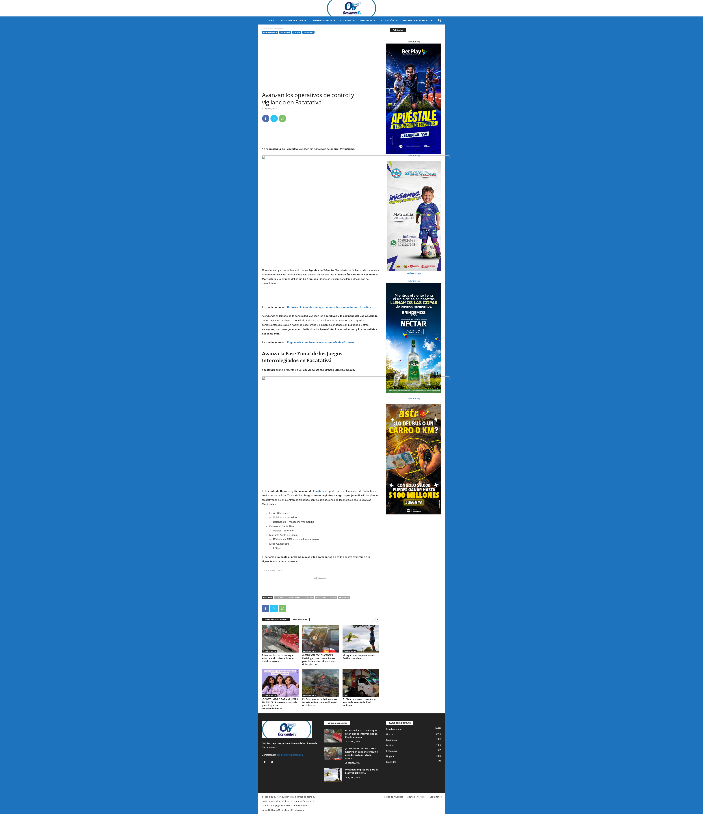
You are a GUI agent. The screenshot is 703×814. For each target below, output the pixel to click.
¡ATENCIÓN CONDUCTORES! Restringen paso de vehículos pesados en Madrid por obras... (361, 753)
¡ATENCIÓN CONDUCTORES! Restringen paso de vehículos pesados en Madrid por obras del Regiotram (319, 659)
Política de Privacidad (393, 796)
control (280, 597)
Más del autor (300, 619)
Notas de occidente (293, 20)
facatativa (308, 597)
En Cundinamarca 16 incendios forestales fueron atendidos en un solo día (319, 702)
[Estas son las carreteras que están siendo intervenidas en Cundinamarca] (280, 639)
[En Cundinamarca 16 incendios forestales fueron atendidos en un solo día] (320, 683)
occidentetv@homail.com (290, 754)
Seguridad (308, 32)
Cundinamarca (322, 20)
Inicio (271, 20)
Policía (296, 32)
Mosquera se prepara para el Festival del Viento (359, 656)
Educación (387, 20)
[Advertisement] (320, 63)
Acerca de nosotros (416, 796)
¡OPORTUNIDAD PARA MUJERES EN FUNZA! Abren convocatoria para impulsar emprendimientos (280, 704)
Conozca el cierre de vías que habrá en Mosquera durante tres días (329, 307)
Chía (345, 695)
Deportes (366, 20)
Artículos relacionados (276, 619)
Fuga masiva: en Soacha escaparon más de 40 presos (320, 342)
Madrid (389, 745)
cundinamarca (293, 597)
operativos (321, 597)
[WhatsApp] (282, 118)
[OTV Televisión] (351, 8)
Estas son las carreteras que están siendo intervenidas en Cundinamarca (278, 658)
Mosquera (391, 740)
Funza (389, 734)
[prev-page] (373, 620)
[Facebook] (265, 118)
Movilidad (391, 762)
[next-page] (377, 620)
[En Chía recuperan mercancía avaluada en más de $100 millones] (361, 683)
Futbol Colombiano (416, 20)
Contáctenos (436, 796)
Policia (333, 597)
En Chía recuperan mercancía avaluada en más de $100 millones (359, 702)
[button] (440, 20)
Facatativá (285, 32)
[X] (274, 118)
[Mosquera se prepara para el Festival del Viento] (361, 639)
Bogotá (390, 756)
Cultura (346, 20)
